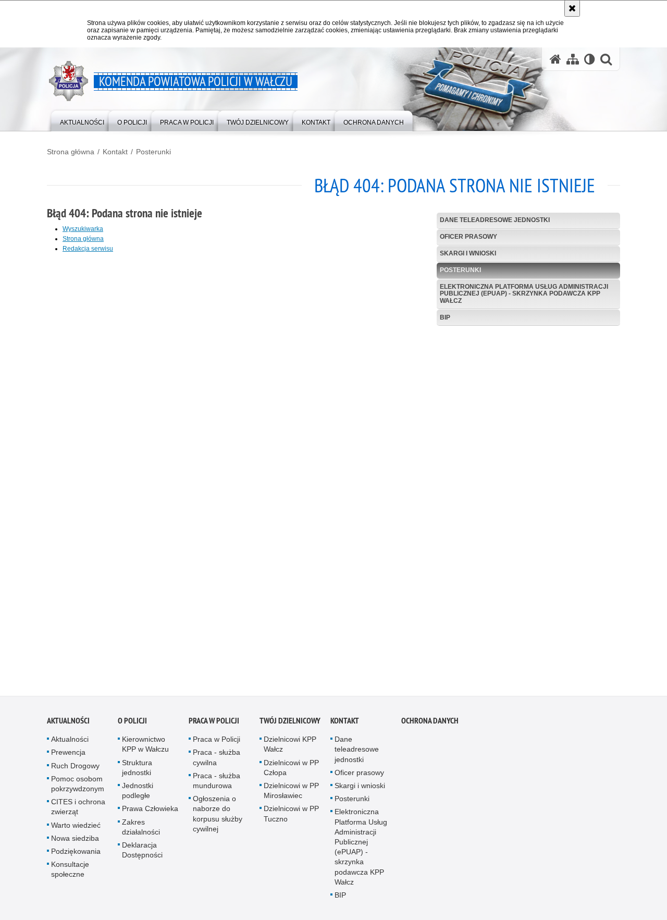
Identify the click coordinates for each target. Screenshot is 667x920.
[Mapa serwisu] (572, 59)
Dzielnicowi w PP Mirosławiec (291, 794)
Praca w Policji (214, 724)
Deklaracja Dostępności (142, 853)
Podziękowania (76, 855)
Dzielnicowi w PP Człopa (291, 771)
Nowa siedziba (75, 842)
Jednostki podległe (137, 794)
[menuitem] (82, 120)
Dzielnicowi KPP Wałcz (290, 748)
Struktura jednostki (137, 771)
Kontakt (115, 152)
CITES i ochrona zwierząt (78, 810)
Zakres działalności (141, 830)
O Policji (132, 724)
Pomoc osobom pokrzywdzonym (77, 787)
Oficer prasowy (468, 236)
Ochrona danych (430, 724)
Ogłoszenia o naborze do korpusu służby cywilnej (217, 817)
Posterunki (153, 152)
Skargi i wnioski (468, 253)
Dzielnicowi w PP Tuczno (291, 817)
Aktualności (68, 724)
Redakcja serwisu (88, 248)
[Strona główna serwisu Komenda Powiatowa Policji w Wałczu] (555, 59)
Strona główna (70, 152)
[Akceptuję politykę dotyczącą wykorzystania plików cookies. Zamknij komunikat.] (572, 8)
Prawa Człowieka (150, 812)
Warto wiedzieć (76, 828)
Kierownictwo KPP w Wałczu (145, 748)
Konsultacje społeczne (70, 873)
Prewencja (68, 756)
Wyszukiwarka (83, 228)
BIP (445, 317)
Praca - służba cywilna (216, 761)
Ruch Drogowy (75, 769)
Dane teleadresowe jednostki (495, 220)
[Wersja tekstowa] (589, 59)
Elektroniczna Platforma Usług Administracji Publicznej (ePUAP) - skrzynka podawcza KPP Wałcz (524, 293)
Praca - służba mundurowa (216, 784)
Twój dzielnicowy (290, 724)
